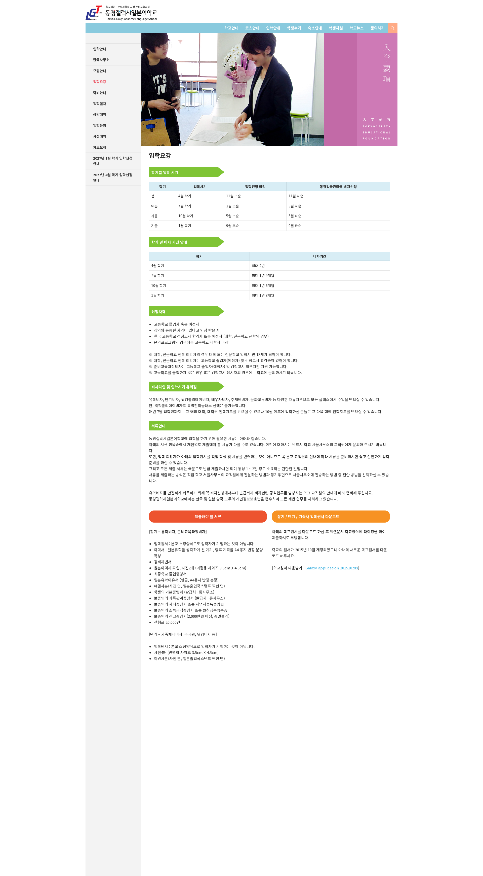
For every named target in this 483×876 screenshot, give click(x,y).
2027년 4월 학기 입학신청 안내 (112, 177)
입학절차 (99, 103)
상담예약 (99, 114)
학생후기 (294, 27)
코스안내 (252, 27)
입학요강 (99, 81)
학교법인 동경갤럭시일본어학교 (121, 13)
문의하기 (378, 27)
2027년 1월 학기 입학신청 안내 (112, 161)
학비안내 (99, 92)
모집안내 (99, 70)
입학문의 (99, 125)
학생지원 (336, 27)
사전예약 (99, 136)
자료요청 (99, 147)
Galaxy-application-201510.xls (331, 567)
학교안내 (231, 27)
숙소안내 (315, 27)
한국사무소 (101, 59)
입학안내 (273, 27)
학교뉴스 (357, 27)
